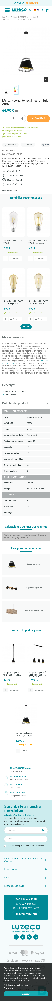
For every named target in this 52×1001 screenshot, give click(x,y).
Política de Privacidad (34, 846)
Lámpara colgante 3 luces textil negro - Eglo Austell (37, 674)
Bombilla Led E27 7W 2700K (13, 242)
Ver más (26, 327)
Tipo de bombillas (11, 453)
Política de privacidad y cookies (18, 985)
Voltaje (7, 489)
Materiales (8, 423)
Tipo (6, 417)
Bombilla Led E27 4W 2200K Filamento (38, 242)
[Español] (35, 10)
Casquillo (11, 171)
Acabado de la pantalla (13, 441)
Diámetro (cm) (13, 180)
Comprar (39, 118)
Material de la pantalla (13, 435)
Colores (7, 429)
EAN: (4, 154)
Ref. (4, 151)
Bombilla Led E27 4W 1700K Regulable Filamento (13, 302)
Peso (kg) (8, 512)
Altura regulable (10, 471)
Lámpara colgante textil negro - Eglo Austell (11, 674)
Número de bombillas (13, 459)
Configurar (9, 988)
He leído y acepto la (25, 846)
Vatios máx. (12, 176)
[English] (38, 10)
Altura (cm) (12, 184)
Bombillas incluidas (12, 465)
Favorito (29, 145)
